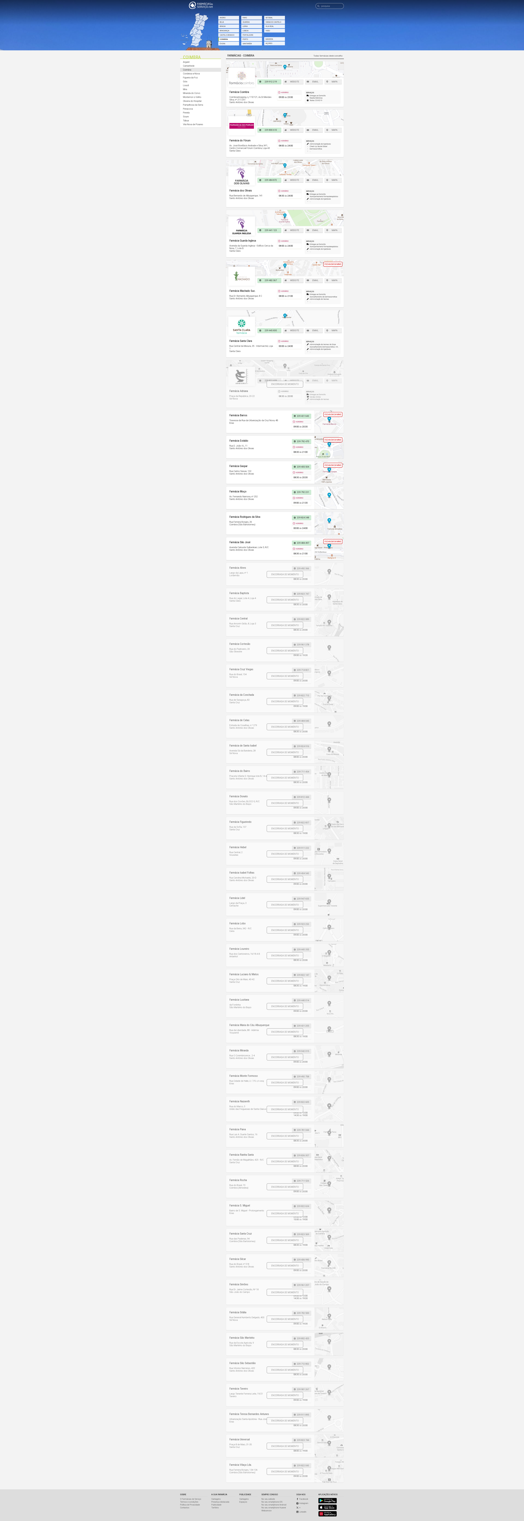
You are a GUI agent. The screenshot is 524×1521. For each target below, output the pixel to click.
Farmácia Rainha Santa (241, 1154)
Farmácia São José (239, 542)
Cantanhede (188, 66)
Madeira (269, 39)
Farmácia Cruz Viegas (241, 669)
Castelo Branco (227, 35)
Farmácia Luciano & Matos (244, 974)
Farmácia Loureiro (239, 948)
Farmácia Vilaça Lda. (240, 1464)
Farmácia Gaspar (238, 466)
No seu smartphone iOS (271, 1502)
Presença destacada (220, 1502)
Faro (245, 18)
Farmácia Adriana (238, 391)
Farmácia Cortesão (239, 644)
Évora (222, 44)
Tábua (186, 120)
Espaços (243, 1502)
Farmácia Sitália (237, 1312)
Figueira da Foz (190, 77)
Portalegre (248, 35)
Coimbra (224, 39)
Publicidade (216, 1505)
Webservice (266, 1511)
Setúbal (269, 18)
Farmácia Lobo (237, 923)
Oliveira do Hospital (192, 101)
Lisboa (245, 31)
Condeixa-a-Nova (191, 73)
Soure (186, 116)
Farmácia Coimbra (239, 92)
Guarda (246, 22)
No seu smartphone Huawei (273, 1508)
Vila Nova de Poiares (193, 124)
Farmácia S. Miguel (239, 1205)
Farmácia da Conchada (241, 694)
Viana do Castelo (273, 22)
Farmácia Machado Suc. (242, 290)
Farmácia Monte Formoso (243, 1075)
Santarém (247, 44)
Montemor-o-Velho (192, 97)
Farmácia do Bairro (239, 771)
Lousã (186, 85)
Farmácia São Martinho (241, 1337)
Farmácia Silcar (237, 1259)
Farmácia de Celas (239, 720)
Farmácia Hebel (237, 847)
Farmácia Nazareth (239, 1101)
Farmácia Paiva (237, 1129)
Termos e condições (189, 1502)
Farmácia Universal (239, 1439)
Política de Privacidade (190, 1505)
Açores (269, 43)
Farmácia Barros (238, 415)
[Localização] (285, 368)
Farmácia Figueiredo (240, 821)
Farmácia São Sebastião (242, 1363)
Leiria (245, 26)
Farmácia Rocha (238, 1180)
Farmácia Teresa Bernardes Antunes (249, 1414)
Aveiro (223, 18)
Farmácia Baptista (239, 593)
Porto (245, 39)
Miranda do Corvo (191, 93)
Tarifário (215, 1508)
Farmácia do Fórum (240, 140)
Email (315, 380)
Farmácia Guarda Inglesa (242, 240)
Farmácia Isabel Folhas (241, 872)
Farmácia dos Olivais (240, 190)
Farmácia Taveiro (238, 1388)
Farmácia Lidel (237, 898)
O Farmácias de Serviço (190, 1499)
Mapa (334, 380)
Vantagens (216, 1499)
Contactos (184, 1508)
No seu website (268, 1499)
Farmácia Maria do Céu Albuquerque (249, 1025)
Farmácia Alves (237, 567)
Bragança (224, 31)
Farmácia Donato (238, 796)
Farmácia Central (238, 618)
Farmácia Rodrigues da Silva (244, 516)
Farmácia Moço (237, 491)
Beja (222, 22)
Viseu (268, 31)
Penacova (188, 109)
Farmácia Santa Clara (240, 341)
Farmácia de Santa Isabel (243, 745)
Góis (185, 81)
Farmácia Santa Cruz (240, 1233)
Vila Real (270, 26)
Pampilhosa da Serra (193, 105)
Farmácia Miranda (238, 1050)
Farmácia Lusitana (239, 999)
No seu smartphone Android (273, 1505)
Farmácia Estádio (238, 440)
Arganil (186, 62)
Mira (185, 89)
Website (294, 380)
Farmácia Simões (238, 1284)
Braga (223, 26)
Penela (186, 112)
